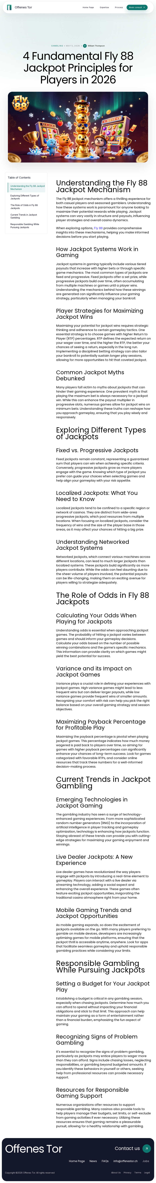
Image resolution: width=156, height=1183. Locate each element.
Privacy (127, 1172)
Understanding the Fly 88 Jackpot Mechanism (28, 187)
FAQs (105, 1161)
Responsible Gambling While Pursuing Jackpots (25, 225)
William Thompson (96, 46)
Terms (137, 1172)
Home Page (77, 1161)
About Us (116, 1172)
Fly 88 (98, 228)
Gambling (57, 46)
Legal (147, 1172)
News (93, 1161)
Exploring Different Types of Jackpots (25, 197)
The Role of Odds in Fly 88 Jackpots (24, 206)
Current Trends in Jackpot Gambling (24, 216)
